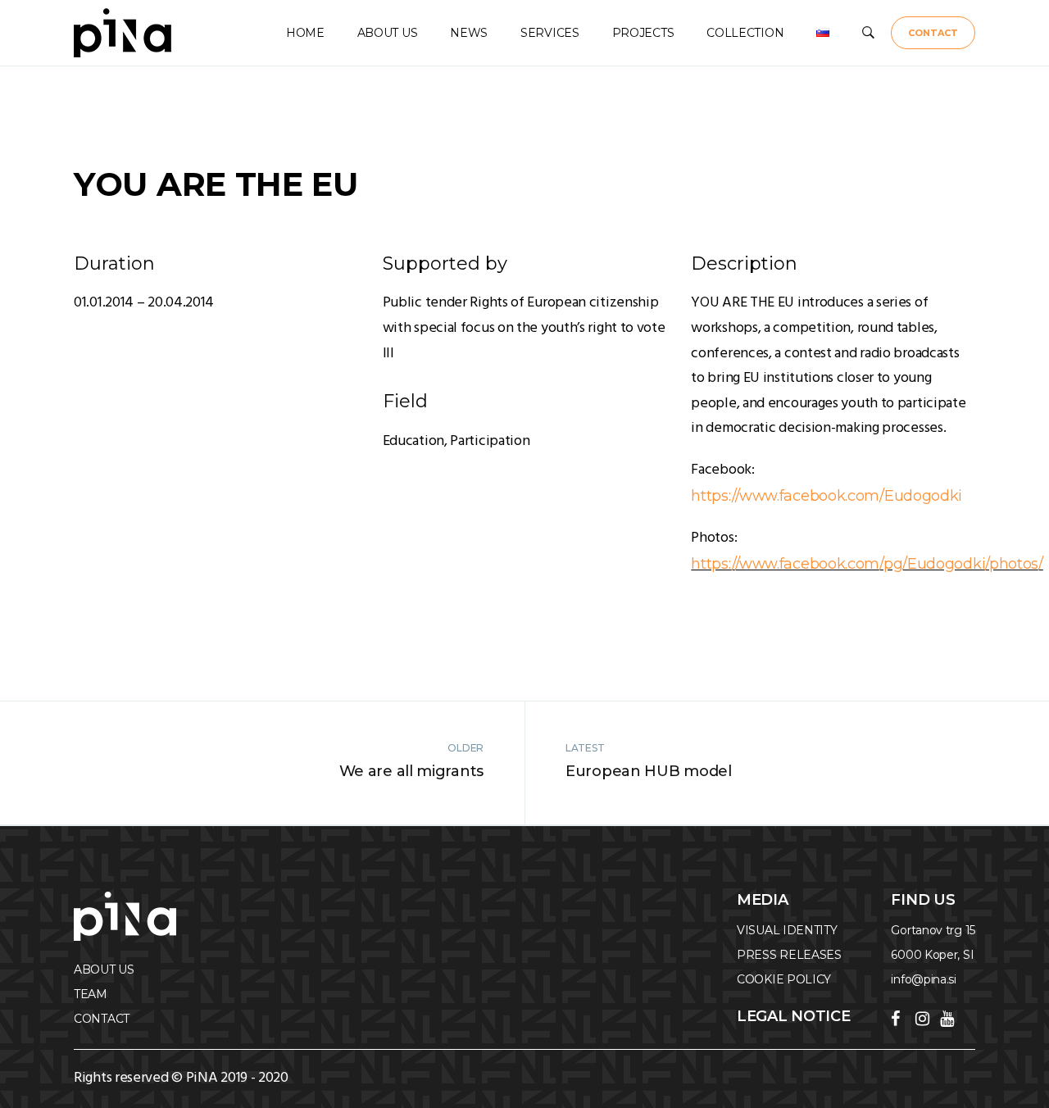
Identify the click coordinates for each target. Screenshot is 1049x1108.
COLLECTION (744, 32)
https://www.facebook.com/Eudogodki (826, 496)
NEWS (469, 32)
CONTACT (933, 33)
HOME (305, 32)
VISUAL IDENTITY (787, 930)
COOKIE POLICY (784, 979)
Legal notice (793, 1016)
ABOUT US (387, 32)
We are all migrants (411, 771)
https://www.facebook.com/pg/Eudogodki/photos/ (867, 564)
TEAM (90, 994)
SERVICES (549, 32)
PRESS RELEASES (789, 954)
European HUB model (648, 771)
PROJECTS (643, 32)
